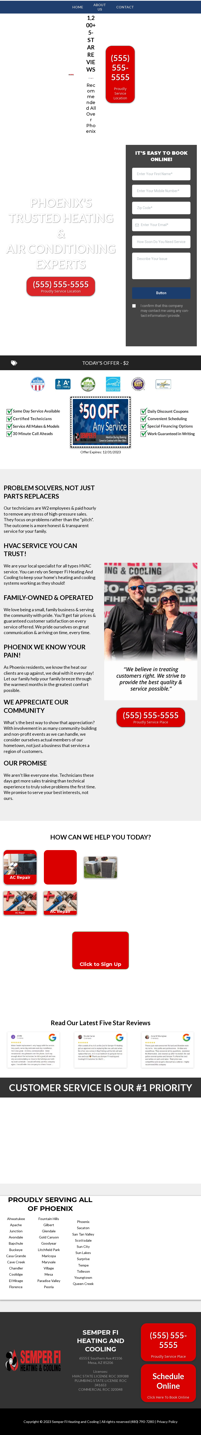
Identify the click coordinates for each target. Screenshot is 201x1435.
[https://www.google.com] (60, 903)
